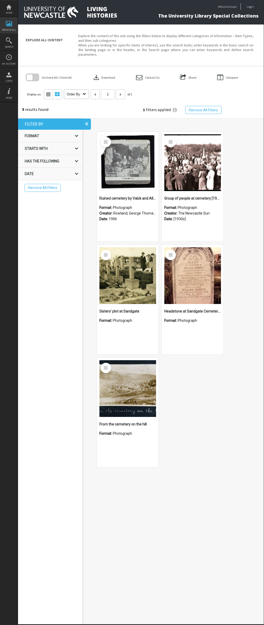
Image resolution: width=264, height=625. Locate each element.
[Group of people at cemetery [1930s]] (192, 162)
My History (9, 63)
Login (9, 81)
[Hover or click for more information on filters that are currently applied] (175, 110)
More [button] (9, 98)
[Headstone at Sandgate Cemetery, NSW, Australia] (192, 275)
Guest (233, 7)
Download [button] (103, 77)
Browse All (9, 29)
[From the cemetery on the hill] (127, 388)
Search (9, 46)
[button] (147, 77)
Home (9, 12)
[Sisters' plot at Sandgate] (127, 275)
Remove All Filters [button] (203, 110)
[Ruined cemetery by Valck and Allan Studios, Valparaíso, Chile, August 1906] (127, 162)
